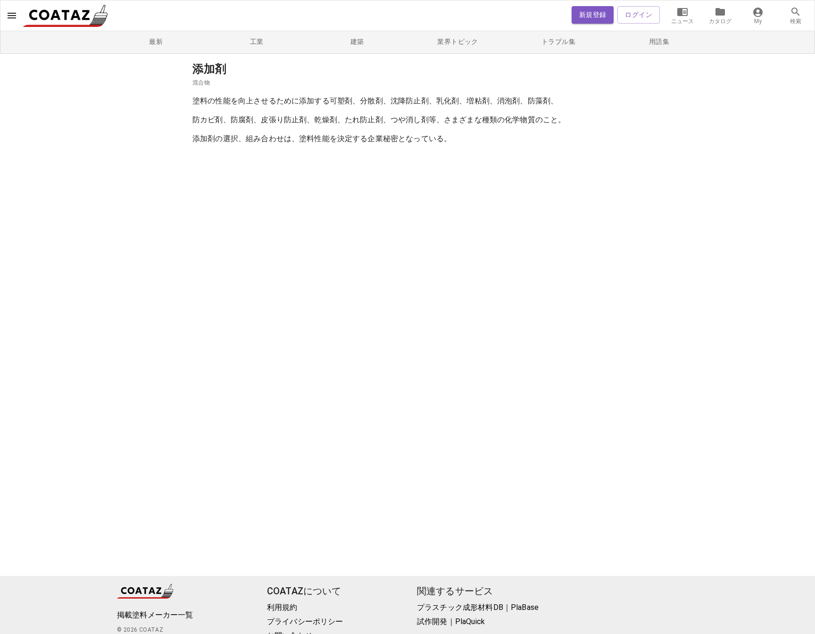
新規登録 (593, 14)
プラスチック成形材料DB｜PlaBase (478, 607)
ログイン (638, 14)
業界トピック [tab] (457, 41)
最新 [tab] (156, 41)
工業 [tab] (257, 41)
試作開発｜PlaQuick (451, 621)
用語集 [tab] (659, 41)
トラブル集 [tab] (558, 41)
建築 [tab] (357, 41)
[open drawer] (11, 15)
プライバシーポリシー (305, 621)
